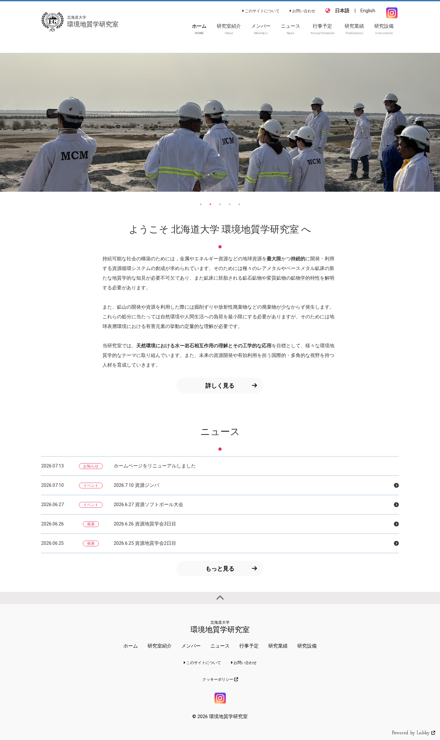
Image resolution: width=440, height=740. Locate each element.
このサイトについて (262, 11)
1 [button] (200, 204)
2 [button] (210, 204)
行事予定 (249, 646)
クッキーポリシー (218, 679)
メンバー (191, 646)
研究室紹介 (160, 646)
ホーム (130, 646)
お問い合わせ (303, 11)
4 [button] (229, 204)
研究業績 (278, 646)
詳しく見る (220, 385)
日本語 (342, 11)
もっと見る (220, 568)
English (367, 11)
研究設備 (307, 646)
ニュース (220, 646)
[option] (220, 122)
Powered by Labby (411, 733)
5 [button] (239, 204)
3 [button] (220, 204)
